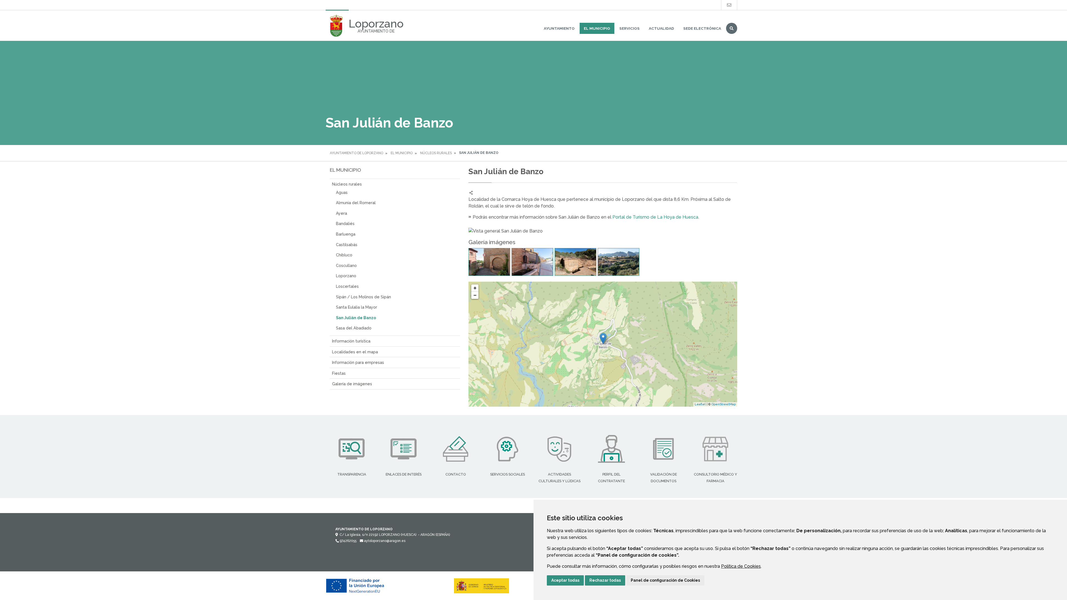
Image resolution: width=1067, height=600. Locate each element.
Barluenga (345, 234)
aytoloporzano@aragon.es (384, 541)
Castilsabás (346, 244)
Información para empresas (358, 362)
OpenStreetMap (724, 404)
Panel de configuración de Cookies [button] (665, 580)
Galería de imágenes (352, 383)
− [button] (475, 295)
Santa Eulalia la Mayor (356, 307)
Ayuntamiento (559, 28)
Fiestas (339, 373)
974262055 (348, 541)
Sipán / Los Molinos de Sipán (363, 296)
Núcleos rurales (436, 153)
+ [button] (475, 288)
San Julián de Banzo (356, 317)
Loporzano (346, 275)
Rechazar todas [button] (605, 580)
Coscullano (346, 265)
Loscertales (347, 286)
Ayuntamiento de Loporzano (356, 153)
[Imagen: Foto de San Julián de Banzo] (489, 262)
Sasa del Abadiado (354, 328)
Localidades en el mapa (355, 351)
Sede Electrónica (702, 28)
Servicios (629, 28)
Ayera (341, 213)
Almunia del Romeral (356, 202)
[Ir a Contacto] (729, 5)
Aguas (342, 192)
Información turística (351, 341)
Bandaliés (345, 223)
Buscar (731, 28)
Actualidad (661, 28)
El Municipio (597, 28)
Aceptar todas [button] (565, 580)
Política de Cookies (741, 566)
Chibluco (344, 254)
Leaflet (700, 404)
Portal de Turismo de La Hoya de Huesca (655, 217)
